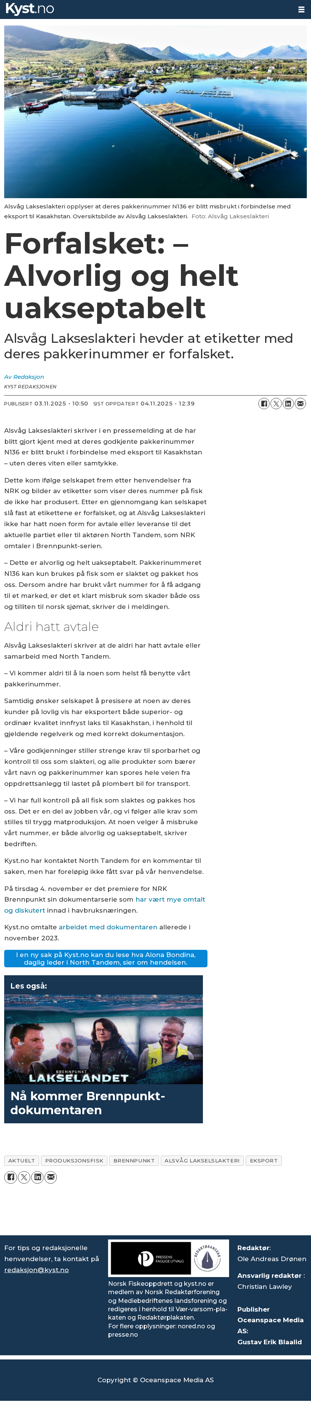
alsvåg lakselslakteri (202, 1160)
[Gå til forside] (146, 9)
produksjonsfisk (74, 1160)
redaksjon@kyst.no (36, 1270)
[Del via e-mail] (300, 403)
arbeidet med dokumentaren (108, 927)
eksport (264, 1160)
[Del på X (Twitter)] (276, 403)
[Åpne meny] (301, 10)
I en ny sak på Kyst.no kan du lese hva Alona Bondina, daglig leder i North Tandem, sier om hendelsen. (105, 958)
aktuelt (21, 1160)
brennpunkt (134, 1160)
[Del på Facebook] (264, 403)
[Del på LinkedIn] (288, 403)
